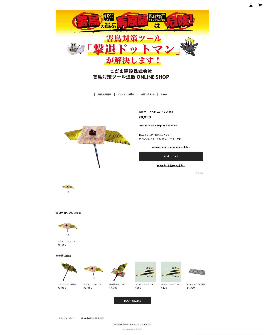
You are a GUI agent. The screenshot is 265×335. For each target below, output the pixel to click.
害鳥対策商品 (104, 94)
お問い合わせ (147, 94)
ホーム (164, 94)
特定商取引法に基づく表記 (92, 318)
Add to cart (171, 156)
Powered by (129, 329)
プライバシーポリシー (67, 318)
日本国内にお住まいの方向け (171, 165)
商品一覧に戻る (132, 300)
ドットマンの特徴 (126, 94)
